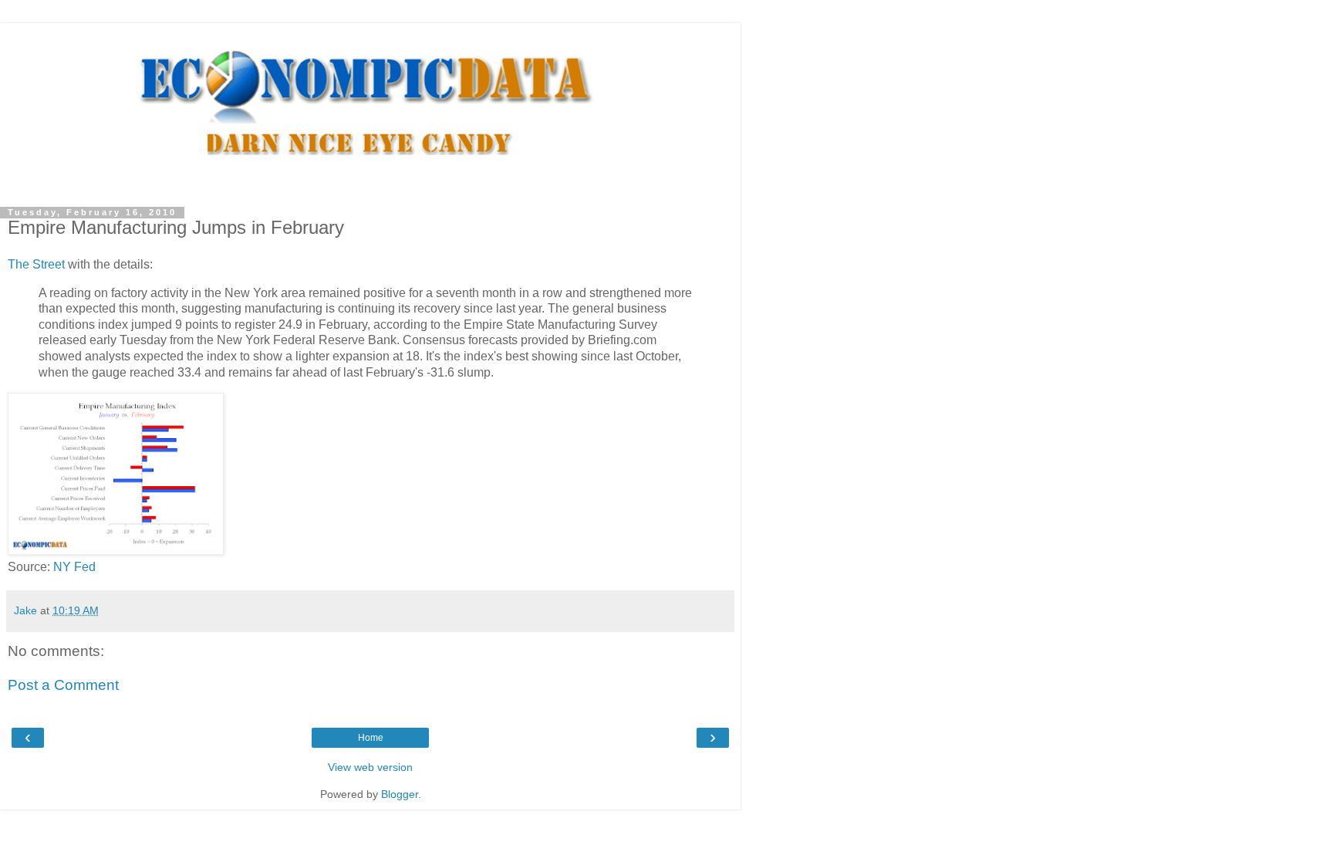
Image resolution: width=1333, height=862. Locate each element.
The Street (36, 264)
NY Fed (74, 566)
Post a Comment (63, 685)
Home (370, 737)
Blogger (399, 794)
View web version (370, 767)
